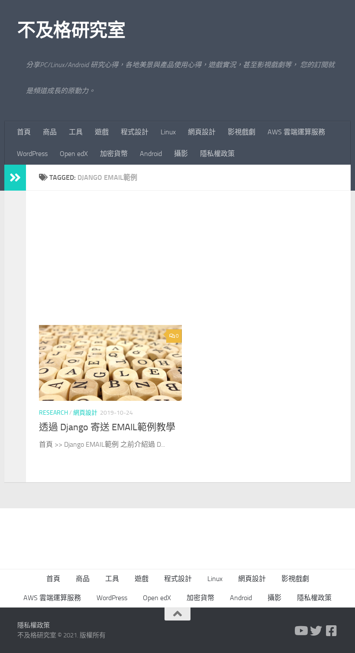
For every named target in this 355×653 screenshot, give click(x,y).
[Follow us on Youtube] (300, 631)
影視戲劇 (241, 132)
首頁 (24, 132)
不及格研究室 (71, 30)
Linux (168, 132)
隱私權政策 (217, 153)
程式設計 (134, 132)
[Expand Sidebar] (15, 178)
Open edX (74, 153)
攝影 (181, 153)
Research (53, 412)
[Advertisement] (195, 264)
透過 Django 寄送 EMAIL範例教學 (107, 427)
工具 (76, 132)
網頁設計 (202, 132)
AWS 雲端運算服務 (296, 132)
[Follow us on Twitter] (316, 631)
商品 (50, 132)
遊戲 (102, 132)
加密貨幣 (114, 153)
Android (151, 153)
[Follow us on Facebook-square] (332, 631)
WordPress (32, 153)
